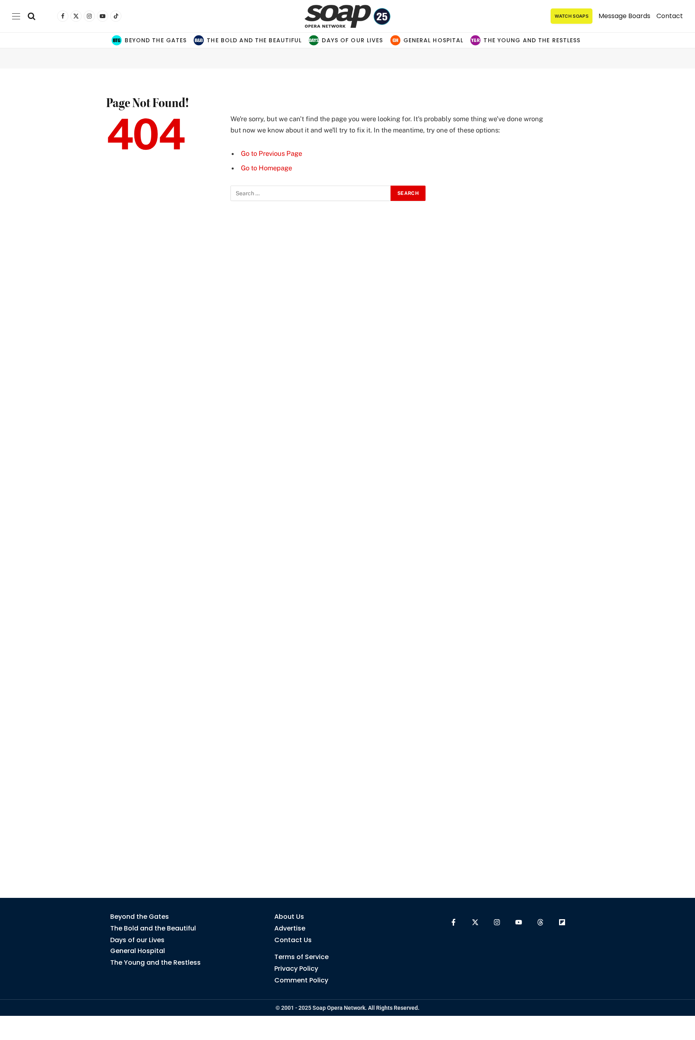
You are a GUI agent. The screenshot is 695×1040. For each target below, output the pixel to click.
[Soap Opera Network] (347, 16)
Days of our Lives (352, 40)
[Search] (31, 16)
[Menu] (16, 16)
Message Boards (624, 16)
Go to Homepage (266, 168)
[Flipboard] (562, 922)
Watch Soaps (571, 16)
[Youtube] (518, 922)
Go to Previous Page (271, 153)
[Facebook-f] (453, 922)
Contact (669, 16)
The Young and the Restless (531, 40)
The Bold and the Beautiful (254, 40)
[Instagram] (497, 922)
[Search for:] (310, 193)
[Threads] (540, 922)
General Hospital (433, 40)
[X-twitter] (475, 922)
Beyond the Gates (156, 40)
